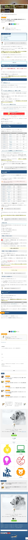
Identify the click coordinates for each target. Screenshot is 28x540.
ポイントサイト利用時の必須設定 (9, 108)
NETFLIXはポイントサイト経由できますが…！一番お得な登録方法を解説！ (13, 527)
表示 (15, 62)
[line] (15, 24)
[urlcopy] (18, 24)
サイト (2, 360)
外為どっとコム (9, 189)
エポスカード (10, 139)
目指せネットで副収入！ (14, 534)
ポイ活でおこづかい (4, 342)
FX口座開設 (5, 37)
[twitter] (9, 24)
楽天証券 (9, 192)
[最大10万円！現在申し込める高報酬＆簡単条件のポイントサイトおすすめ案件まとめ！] (13, 24)
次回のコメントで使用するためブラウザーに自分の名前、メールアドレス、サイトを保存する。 (13, 363)
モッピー (4, 134)
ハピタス (4, 136)
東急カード (10, 134)
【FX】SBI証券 (9, 186)
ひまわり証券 (8, 199)
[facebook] (11, 24)
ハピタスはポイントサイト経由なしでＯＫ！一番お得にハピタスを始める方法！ (14, 524)
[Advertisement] (14, 324)
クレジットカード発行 (7, 36)
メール (2, 357)
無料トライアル (6, 39)
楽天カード (10, 146)
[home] (6, 339)
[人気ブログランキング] (2, 533)
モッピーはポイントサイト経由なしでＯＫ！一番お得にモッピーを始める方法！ (14, 526)
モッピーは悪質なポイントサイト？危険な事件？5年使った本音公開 (15, 387)
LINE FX (9, 197)
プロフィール (19, 29)
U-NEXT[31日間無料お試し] (14, 303)
